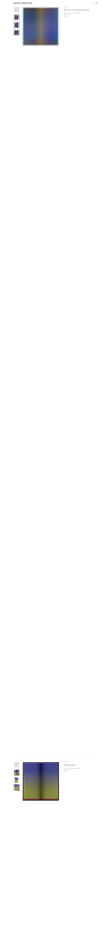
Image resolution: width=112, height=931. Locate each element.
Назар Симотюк (22, 3)
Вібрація (66, 6)
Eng (93, 3)
